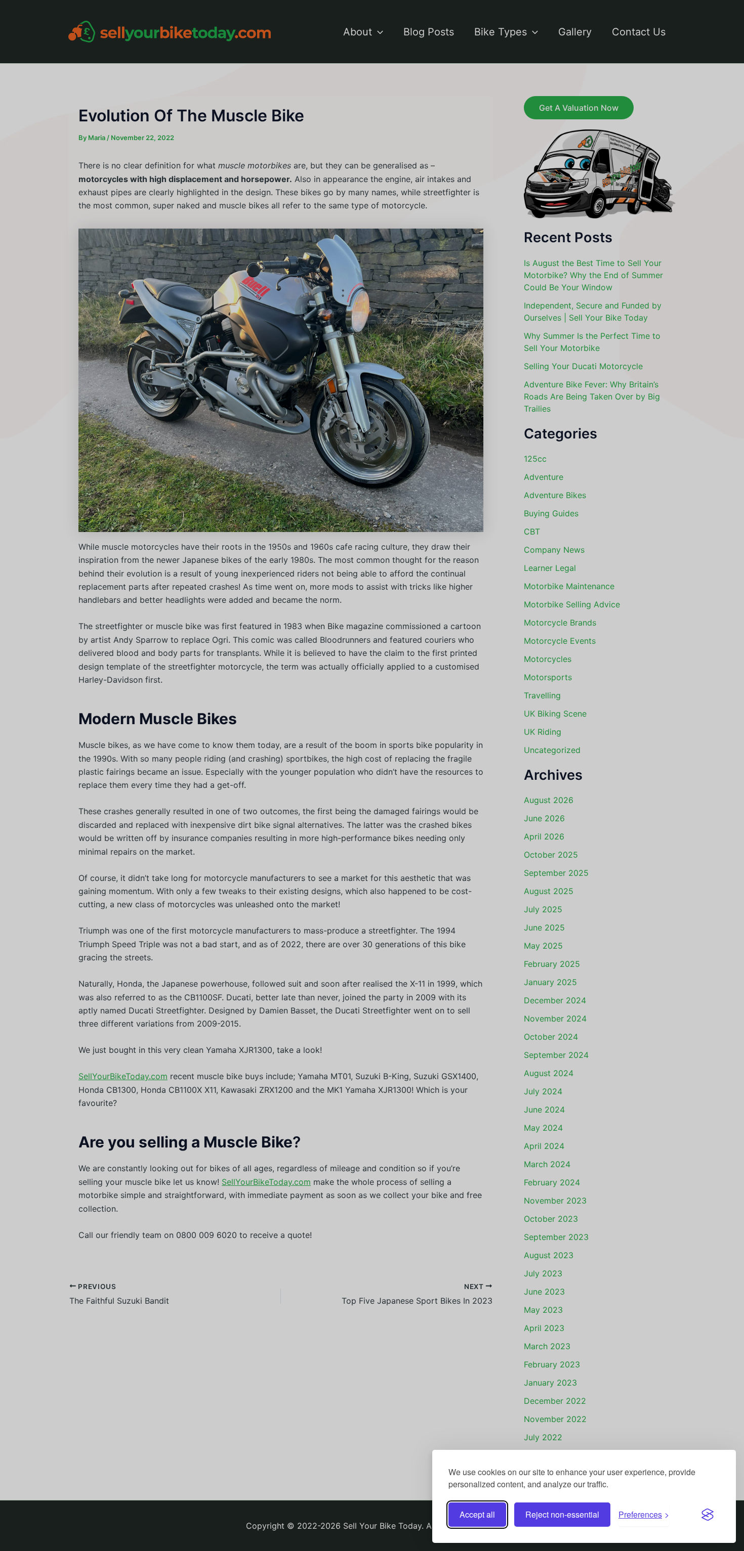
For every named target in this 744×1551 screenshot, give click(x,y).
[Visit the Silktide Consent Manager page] (707, 1514)
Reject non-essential (562, 1514)
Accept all (477, 1514)
